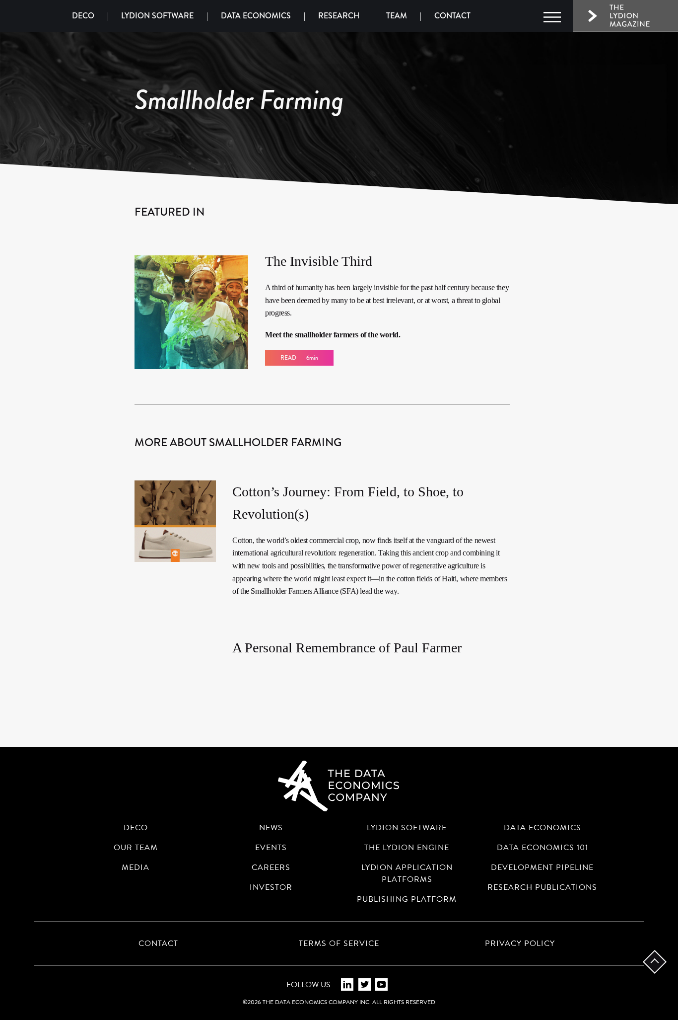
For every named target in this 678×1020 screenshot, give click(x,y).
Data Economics (256, 15)
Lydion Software (157, 15)
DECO (83, 15)
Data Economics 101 (542, 848)
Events (271, 848)
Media (135, 867)
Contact (452, 15)
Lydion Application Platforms (407, 873)
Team (396, 15)
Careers (271, 867)
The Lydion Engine (406, 848)
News (271, 828)
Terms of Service (339, 943)
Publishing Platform (407, 899)
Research (338, 15)
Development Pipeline (542, 867)
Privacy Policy (520, 943)
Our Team (136, 848)
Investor (271, 887)
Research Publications (542, 887)
